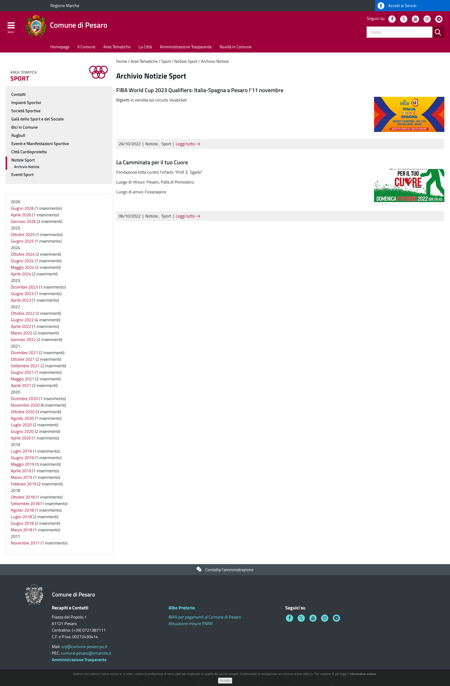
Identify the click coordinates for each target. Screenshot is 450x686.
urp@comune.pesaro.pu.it (84, 646)
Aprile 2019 (21, 471)
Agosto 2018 (22, 510)
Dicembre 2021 (24, 352)
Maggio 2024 (22, 267)
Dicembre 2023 (24, 287)
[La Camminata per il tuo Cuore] (409, 186)
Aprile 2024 (21, 274)
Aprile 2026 (21, 215)
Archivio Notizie (215, 61)
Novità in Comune (235, 47)
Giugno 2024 (22, 261)
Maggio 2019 (22, 464)
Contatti (18, 94)
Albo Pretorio (182, 607)
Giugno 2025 (22, 241)
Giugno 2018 (22, 523)
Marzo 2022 (21, 333)
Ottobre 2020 (23, 412)
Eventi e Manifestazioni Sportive (40, 143)
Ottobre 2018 (23, 497)
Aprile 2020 (21, 438)
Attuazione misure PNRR (191, 623)
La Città (145, 47)
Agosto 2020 (22, 418)
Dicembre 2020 (24, 398)
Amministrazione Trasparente (186, 47)
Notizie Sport (185, 61)
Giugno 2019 (22, 457)
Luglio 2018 (21, 517)
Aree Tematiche (117, 47)
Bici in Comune (24, 127)
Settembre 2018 (25, 503)
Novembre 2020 (25, 405)
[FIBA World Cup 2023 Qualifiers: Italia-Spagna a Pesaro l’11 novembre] (409, 114)
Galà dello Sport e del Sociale (37, 119)
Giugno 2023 (22, 293)
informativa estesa (362, 674)
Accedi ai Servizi (401, 5)
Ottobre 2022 (23, 313)
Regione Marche (64, 5)
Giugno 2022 (22, 320)
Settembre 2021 (25, 366)
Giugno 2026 (22, 208)
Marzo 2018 (21, 530)
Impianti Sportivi (26, 102)
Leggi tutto (186, 144)
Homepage (60, 47)
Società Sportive (26, 111)
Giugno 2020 (22, 431)
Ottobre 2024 (23, 254)
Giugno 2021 (22, 372)
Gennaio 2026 (23, 221)
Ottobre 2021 (23, 359)
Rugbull (18, 135)
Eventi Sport (22, 174)
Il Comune (86, 47)
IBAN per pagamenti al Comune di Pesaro (205, 617)
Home (121, 61)
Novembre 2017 (25, 543)
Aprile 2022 (21, 326)
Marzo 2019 (21, 477)
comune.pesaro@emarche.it (86, 653)
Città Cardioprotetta (29, 152)
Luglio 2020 (21, 425)
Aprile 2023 (21, 300)
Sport (166, 61)
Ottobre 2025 (23, 234)
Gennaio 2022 (23, 339)
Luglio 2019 (21, 451)
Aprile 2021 (21, 385)
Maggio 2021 (22, 379)
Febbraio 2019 (23, 484)
